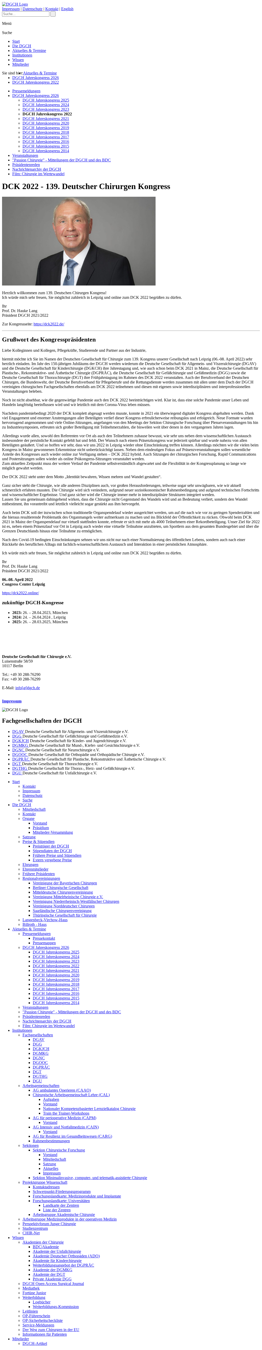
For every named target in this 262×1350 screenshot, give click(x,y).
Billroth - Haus (35, 924)
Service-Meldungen (38, 1325)
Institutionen (22, 55)
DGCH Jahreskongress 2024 (46, 105)
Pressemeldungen (26, 91)
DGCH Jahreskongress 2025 (46, 100)
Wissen (18, 60)
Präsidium (41, 828)
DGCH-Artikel (35, 1343)
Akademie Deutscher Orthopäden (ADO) (66, 1256)
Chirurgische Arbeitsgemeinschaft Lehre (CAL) (71, 1095)
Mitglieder (20, 64)
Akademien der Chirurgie (43, 1242)
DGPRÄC (21, 759)
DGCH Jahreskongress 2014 (46, 151)
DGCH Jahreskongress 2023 (46, 109)
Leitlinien (30, 1311)
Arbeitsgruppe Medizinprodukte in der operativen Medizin (70, 1219)
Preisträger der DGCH (51, 846)
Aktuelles (50, 1168)
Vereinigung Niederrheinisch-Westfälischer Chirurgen (76, 901)
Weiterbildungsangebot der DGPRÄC (63, 1265)
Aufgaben (51, 1099)
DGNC (18, 750)
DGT (17, 764)
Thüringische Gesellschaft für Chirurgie (65, 915)
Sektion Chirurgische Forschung (59, 1150)
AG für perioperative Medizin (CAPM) (64, 1118)
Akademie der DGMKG (52, 1270)
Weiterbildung (34, 1297)
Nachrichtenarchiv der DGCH (36, 169)
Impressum (11, 9)
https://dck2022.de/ (49, 324)
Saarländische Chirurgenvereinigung (62, 910)
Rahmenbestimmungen (51, 1141)
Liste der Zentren (57, 1210)
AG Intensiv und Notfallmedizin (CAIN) (66, 1127)
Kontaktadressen (46, 1187)
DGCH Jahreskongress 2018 (46, 132)
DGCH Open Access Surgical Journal (53, 1283)
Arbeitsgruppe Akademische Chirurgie (64, 1214)
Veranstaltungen (25, 155)
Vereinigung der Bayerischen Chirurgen (65, 883)
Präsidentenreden (26, 164)
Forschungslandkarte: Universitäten (61, 1201)
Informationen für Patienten (45, 1334)
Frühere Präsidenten (39, 874)
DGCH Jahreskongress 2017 (46, 137)
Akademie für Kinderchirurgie (57, 1260)
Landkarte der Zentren (61, 1205)
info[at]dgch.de (27, 688)
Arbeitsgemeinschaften (41, 1085)
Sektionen (31, 1145)
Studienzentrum (35, 1228)
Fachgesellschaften (38, 1035)
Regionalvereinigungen (41, 878)
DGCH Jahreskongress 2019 (46, 128)
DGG (17, 736)
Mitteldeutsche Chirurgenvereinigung (63, 892)
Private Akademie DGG (52, 1279)
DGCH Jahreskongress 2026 (35, 77)
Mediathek (31, 1288)
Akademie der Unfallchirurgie (57, 1251)
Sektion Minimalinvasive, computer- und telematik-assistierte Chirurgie (90, 1178)
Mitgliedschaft (34, 809)
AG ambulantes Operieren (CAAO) (62, 1090)
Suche (27, 800)
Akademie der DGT (49, 1274)
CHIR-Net (31, 1233)
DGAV (18, 731)
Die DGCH (21, 46)
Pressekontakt (44, 938)
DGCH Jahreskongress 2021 (46, 118)
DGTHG (20, 768)
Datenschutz (32, 9)
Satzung (29, 837)
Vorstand (40, 823)
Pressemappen (44, 943)
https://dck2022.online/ (20, 593)
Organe (29, 818)
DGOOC (20, 754)
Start (16, 41)
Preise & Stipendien (38, 841)
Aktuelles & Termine (29, 50)
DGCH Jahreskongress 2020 (46, 123)
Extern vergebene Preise (52, 860)
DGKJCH (20, 741)
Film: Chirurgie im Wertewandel (38, 174)
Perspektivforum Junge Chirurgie (49, 1224)
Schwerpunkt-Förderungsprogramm (62, 1191)
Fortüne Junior (34, 1293)
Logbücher (41, 1302)
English (67, 9)
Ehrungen (30, 864)
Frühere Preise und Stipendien (57, 855)
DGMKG (20, 745)
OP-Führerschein (36, 1316)
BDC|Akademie (46, 1247)
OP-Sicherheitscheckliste (43, 1320)
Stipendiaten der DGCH (52, 851)
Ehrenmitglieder (35, 869)
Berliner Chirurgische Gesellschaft (60, 887)
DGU (17, 773)
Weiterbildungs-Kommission (56, 1306)
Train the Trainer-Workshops (66, 1113)
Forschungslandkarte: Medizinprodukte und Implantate (77, 1196)
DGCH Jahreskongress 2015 (46, 146)
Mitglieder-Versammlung (53, 832)
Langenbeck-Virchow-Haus (45, 920)
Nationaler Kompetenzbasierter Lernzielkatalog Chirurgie (89, 1108)
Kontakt (51, 9)
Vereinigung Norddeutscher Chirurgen (64, 906)
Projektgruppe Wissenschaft (45, 1182)
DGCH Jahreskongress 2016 (46, 141)
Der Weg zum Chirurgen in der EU (51, 1329)
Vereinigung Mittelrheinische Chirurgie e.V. (68, 897)
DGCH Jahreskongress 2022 (35, 82)
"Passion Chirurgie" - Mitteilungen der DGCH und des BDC (61, 160)
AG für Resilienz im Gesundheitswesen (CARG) (72, 1136)
